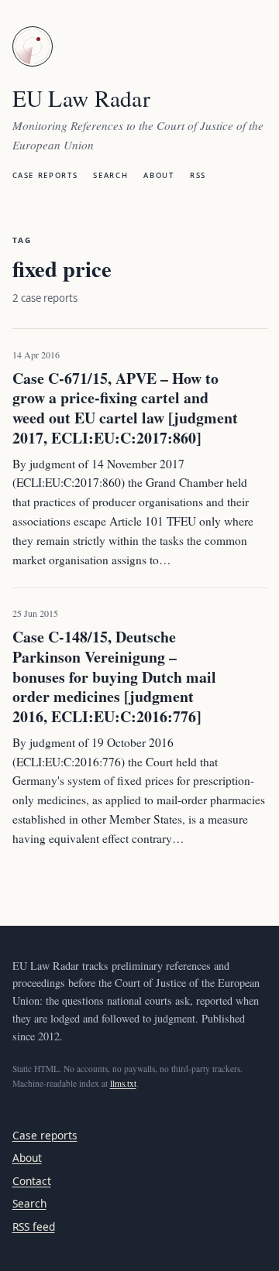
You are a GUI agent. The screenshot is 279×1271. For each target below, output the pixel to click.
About (158, 174)
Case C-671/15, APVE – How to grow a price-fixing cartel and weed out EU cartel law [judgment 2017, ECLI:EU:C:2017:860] (125, 408)
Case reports (45, 174)
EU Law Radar (81, 98)
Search (110, 174)
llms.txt (123, 1083)
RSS (198, 174)
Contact (31, 1180)
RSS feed (33, 1226)
